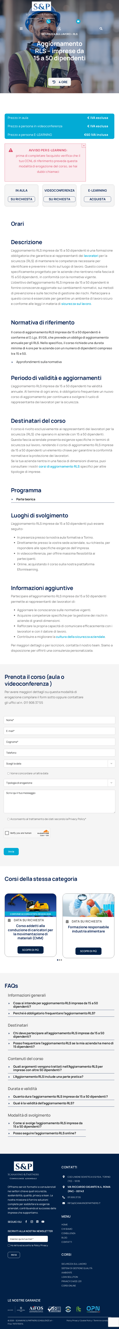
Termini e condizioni (102, 1320)
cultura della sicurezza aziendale (80, 637)
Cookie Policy (86, 1320)
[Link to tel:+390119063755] (48, 21)
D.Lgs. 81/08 (37, 337)
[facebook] (26, 1221)
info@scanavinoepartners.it (84, 1203)
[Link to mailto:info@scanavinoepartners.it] (78, 21)
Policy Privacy (41, 1245)
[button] (62, 362)
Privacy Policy (76, 819)
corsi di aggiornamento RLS (59, 466)
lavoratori (91, 256)
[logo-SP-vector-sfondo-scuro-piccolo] (41, 3)
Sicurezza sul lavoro (56, 34)
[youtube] (43, 1221)
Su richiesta (21, 199)
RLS (75, 34)
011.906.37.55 (74, 1197)
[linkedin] (37, 1221)
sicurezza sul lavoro (76, 304)
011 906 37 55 (33, 702)
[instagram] (32, 1221)
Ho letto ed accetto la (29, 1245)
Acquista (98, 199)
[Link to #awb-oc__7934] (101, 28)
